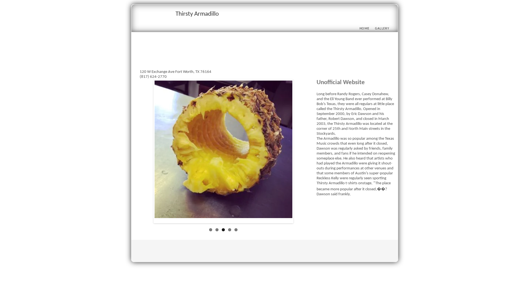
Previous (146, 152)
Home (364, 28)
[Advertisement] (240, 57)
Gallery (382, 28)
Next (300, 152)
